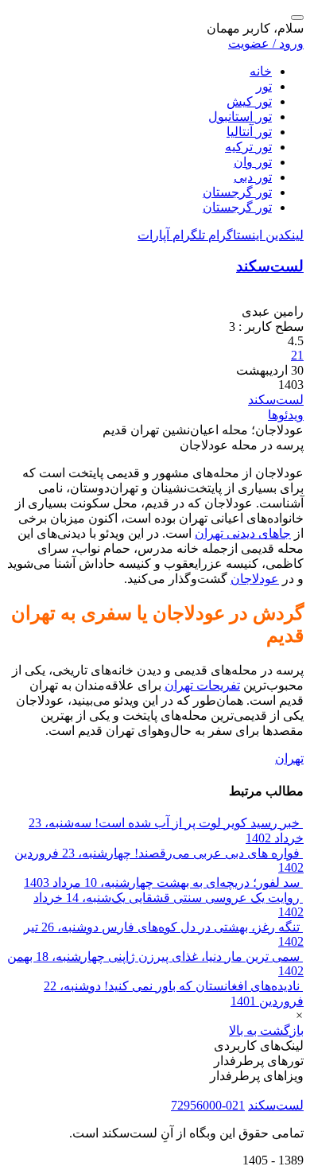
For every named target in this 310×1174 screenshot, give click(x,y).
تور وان (253, 162)
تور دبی (253, 177)
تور (264, 86)
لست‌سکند (270, 266)
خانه (261, 71)
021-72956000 (208, 1105)
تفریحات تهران (202, 685)
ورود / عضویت (266, 43)
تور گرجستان (237, 192)
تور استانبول (240, 116)
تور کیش (249, 101)
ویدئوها (286, 415)
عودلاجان (255, 578)
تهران (289, 758)
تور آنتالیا (249, 131)
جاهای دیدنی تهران (243, 533)
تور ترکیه (248, 147)
